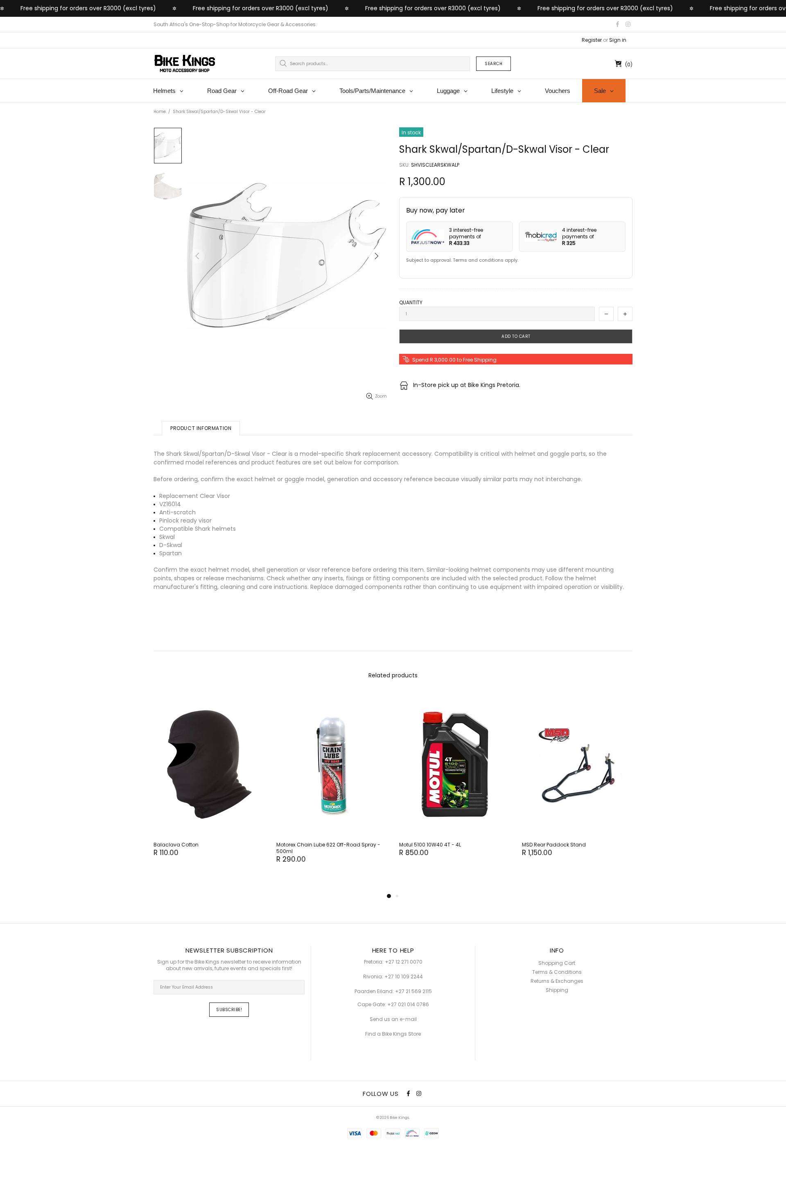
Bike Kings (185, 63)
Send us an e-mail (393, 1019)
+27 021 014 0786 (408, 1004)
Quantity (410, 302)
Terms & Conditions (557, 972)
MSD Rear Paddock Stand (554, 845)
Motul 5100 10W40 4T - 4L (430, 845)
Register (592, 40)
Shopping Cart (556, 963)
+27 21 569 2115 (413, 991)
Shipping (557, 990)
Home (160, 112)
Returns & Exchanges (557, 981)
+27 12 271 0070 (403, 962)
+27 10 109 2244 (403, 976)
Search (493, 64)
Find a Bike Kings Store (393, 1034)
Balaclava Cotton (176, 845)
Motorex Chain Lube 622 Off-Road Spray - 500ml (328, 848)
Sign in (617, 40)
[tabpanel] (208, 783)
